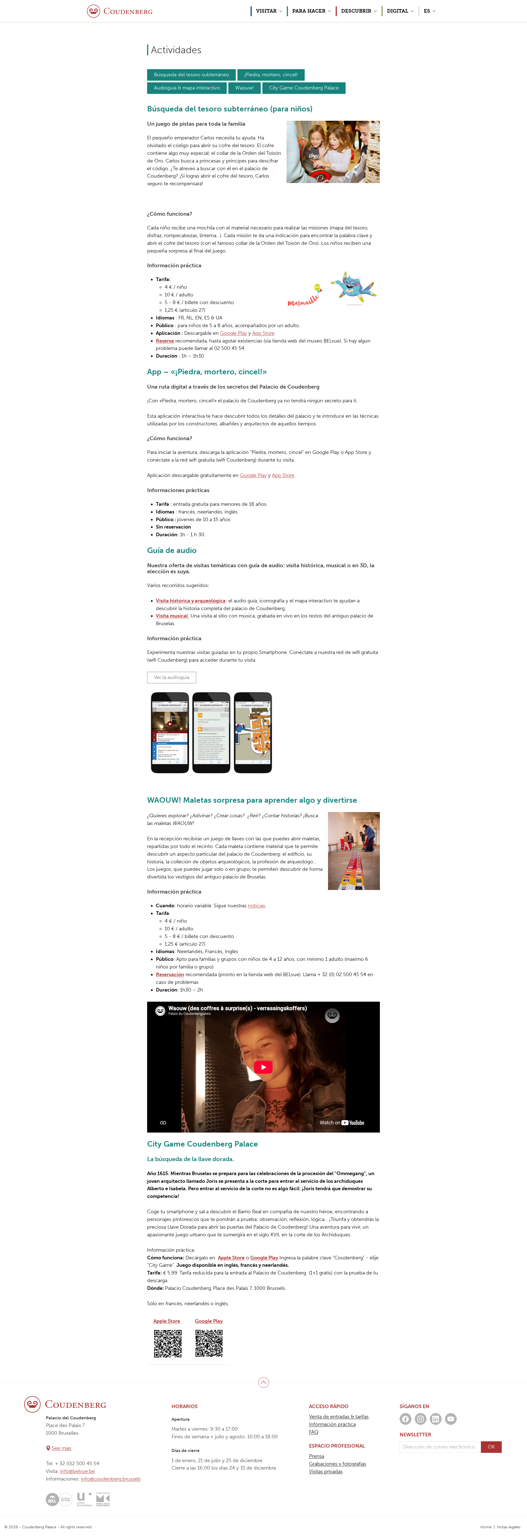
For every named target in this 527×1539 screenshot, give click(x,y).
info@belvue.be (77, 1471)
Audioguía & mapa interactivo (187, 88)
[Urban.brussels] (84, 1499)
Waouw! (244, 88)
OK (491, 1447)
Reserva (165, 341)
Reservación (170, 974)
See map (61, 1448)
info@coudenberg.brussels (111, 1479)
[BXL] (59, 1499)
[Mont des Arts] (102, 1499)
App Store (263, 333)
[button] (269, 11)
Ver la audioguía (171, 677)
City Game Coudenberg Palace (304, 88)
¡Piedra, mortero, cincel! (271, 75)
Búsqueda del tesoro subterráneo (191, 75)
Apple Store (231, 1258)
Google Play (233, 333)
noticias (256, 906)
